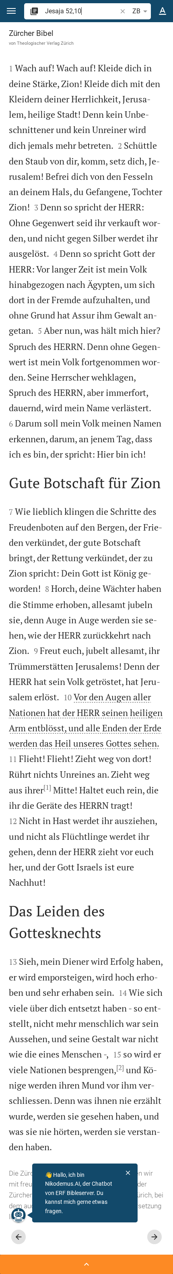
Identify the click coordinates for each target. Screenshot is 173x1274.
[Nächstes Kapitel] (154, 1237)
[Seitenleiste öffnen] (86, 1264)
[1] (47, 787)
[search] (81, 11)
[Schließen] (128, 1173)
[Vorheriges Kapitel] (18, 1237)
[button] (11, 11)
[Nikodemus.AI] (18, 1215)
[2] (120, 1067)
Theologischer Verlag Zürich (45, 43)
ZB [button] (136, 11)
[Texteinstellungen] (162, 11)
